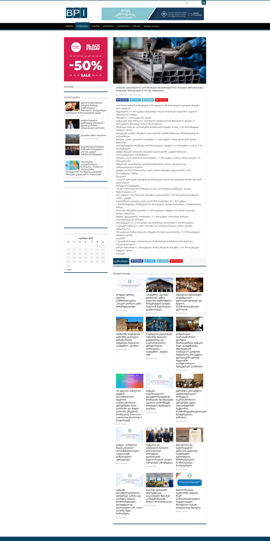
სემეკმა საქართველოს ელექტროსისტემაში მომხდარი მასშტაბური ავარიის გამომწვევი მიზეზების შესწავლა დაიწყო (159, 400)
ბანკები (95, 26)
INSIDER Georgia (151, 26)
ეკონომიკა (82, 26)
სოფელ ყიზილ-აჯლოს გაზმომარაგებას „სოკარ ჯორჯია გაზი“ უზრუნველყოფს (129, 301)
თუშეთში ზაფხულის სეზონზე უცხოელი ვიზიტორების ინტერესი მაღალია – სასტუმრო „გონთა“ (128, 340)
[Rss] (187, 2)
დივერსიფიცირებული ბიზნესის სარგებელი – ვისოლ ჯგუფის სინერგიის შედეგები (92, 150)
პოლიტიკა (108, 26)
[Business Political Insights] (76, 12)
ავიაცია (137, 26)
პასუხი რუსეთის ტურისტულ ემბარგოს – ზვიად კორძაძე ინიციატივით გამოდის (93, 124)
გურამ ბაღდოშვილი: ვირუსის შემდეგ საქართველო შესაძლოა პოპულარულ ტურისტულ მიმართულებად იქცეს (85, 108)
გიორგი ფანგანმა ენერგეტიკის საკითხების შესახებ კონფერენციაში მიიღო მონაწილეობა (159, 496)
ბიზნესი (69, 26)
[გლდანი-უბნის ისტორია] (72, 139)
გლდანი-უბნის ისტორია (93, 135)
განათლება (123, 26)
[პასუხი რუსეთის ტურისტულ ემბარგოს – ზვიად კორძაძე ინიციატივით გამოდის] (72, 124)
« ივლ (68, 269)
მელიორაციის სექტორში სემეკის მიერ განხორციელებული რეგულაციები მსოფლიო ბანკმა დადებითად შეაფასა (188, 499)
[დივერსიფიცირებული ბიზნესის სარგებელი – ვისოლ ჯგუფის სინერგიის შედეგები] (72, 150)
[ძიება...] (204, 2)
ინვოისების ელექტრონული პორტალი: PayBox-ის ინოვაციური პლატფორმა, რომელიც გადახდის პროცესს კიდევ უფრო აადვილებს (84, 168)
